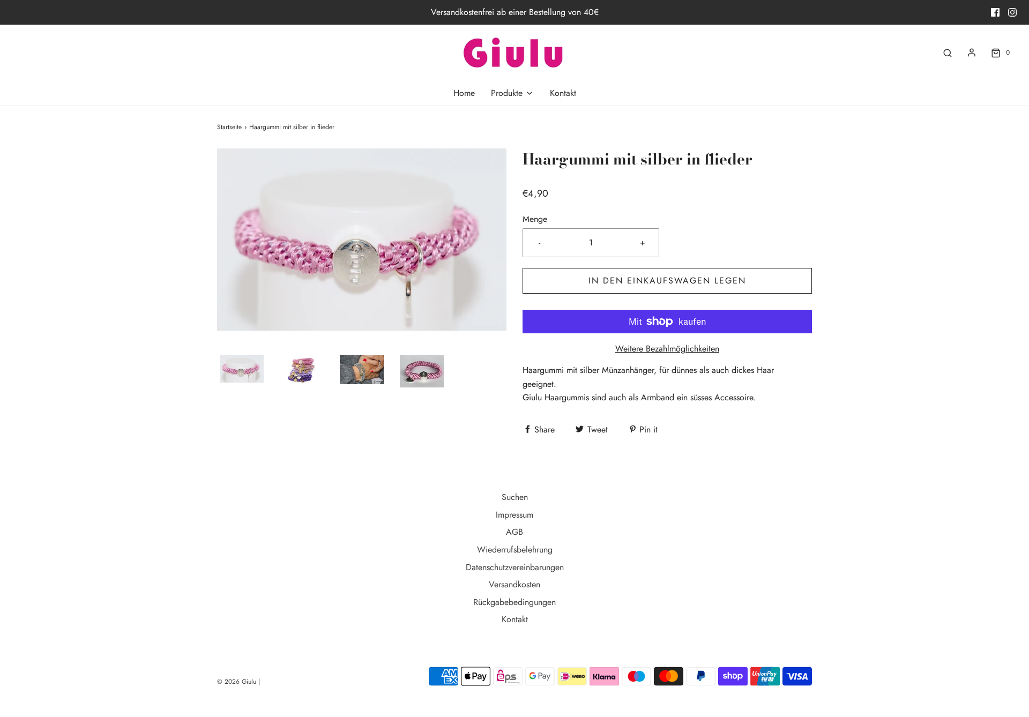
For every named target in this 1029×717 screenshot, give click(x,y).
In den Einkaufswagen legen (667, 280)
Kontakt (563, 93)
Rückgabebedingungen (514, 602)
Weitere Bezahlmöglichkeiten (667, 348)
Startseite (229, 127)
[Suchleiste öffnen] (947, 52)
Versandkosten (514, 584)
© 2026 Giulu (236, 681)
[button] (242, 369)
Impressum (514, 515)
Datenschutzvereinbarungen (515, 567)
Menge (535, 219)
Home (464, 93)
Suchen (515, 497)
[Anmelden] (971, 52)
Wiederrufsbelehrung (515, 549)
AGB (514, 532)
